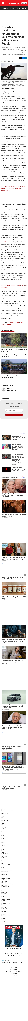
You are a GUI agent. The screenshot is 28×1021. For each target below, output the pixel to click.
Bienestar (3, 918)
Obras (3, 816)
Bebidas (3, 914)
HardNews (10, 324)
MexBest (3, 911)
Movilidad (4, 882)
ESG (2, 817)
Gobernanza (4, 881)
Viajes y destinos (5, 915)
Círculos (3, 839)
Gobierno (3, 824)
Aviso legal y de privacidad (13, 971)
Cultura (3, 845)
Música (3, 863)
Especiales (4, 896)
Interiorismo (4, 874)
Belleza (3, 842)
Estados (3, 830)
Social (3, 879)
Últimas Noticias (7, 8)
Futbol (3, 900)
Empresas (14, 8)
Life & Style (4, 856)
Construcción (4, 868)
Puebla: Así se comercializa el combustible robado (10, 376)
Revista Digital (24, 3)
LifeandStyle (4, 820)
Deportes (3, 860)
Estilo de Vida (5, 919)
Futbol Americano (5, 903)
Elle (2, 848)
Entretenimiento (5, 859)
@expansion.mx (14, 955)
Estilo (2, 857)
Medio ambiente (5, 878)
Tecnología (4, 814)
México (3, 825)
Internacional (4, 813)
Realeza (3, 838)
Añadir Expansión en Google (8, 61)
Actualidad (4, 892)
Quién (2, 835)
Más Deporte (4, 906)
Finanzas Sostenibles (6, 883)
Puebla (11, 322)
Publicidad (13, 967)
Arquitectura (4, 872)
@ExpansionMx (11, 88)
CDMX (3, 828)
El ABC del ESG (5, 886)
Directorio (13, 975)
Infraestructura (5, 871)
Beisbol (3, 901)
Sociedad (3, 832)
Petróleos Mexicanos (19, 322)
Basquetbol (4, 904)
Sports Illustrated (5, 899)
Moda (2, 841)
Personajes (4, 917)
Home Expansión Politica (7, 810)
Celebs (3, 852)
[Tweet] (20, 58)
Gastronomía (4, 913)
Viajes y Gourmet (5, 843)
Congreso (3, 827)
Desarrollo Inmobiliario (7, 870)
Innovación (4, 885)
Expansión (9, 388)
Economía (24, 8)
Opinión (3, 831)
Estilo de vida (5, 853)
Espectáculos (4, 837)
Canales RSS (14, 973)
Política (19, 8)
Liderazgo (4, 893)
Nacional (4, 324)
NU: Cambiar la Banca (14, 948)
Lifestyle (3, 907)
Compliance (13, 969)
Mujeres (3, 819)
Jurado (3, 921)
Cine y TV (3, 861)
